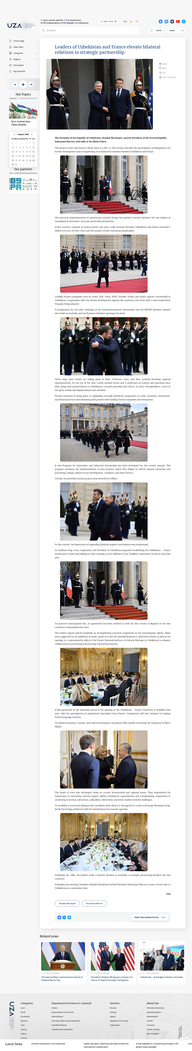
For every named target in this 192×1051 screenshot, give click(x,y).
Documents (25, 1016)
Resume (113, 1008)
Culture (23, 1033)
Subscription (115, 1025)
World (23, 1012)
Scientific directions (59, 1025)
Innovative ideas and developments (66, 1021)
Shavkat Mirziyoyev (67, 903)
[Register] (41, 973)
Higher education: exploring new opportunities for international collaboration (106, 1045)
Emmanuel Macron (94, 903)
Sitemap (113, 1012)
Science (24, 1029)
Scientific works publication (62, 1029)
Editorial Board (57, 1016)
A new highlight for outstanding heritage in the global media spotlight (157, 1045)
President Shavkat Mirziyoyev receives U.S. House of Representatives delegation (112, 979)
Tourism (24, 1038)
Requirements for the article (63, 1012)
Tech (23, 1025)
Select (167, 68)
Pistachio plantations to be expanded (48, 1043)
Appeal (112, 1016)
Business (24, 1021)
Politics (164, 64)
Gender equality (153, 1029)
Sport (23, 1008)
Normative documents (155, 1008)
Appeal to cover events (119, 1021)
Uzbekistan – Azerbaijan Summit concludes (161, 977)
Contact (150, 1021)
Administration (152, 1016)
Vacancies (151, 1025)
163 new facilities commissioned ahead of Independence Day (62, 979)
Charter (54, 1008)
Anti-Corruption (153, 1033)
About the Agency (154, 1012)
